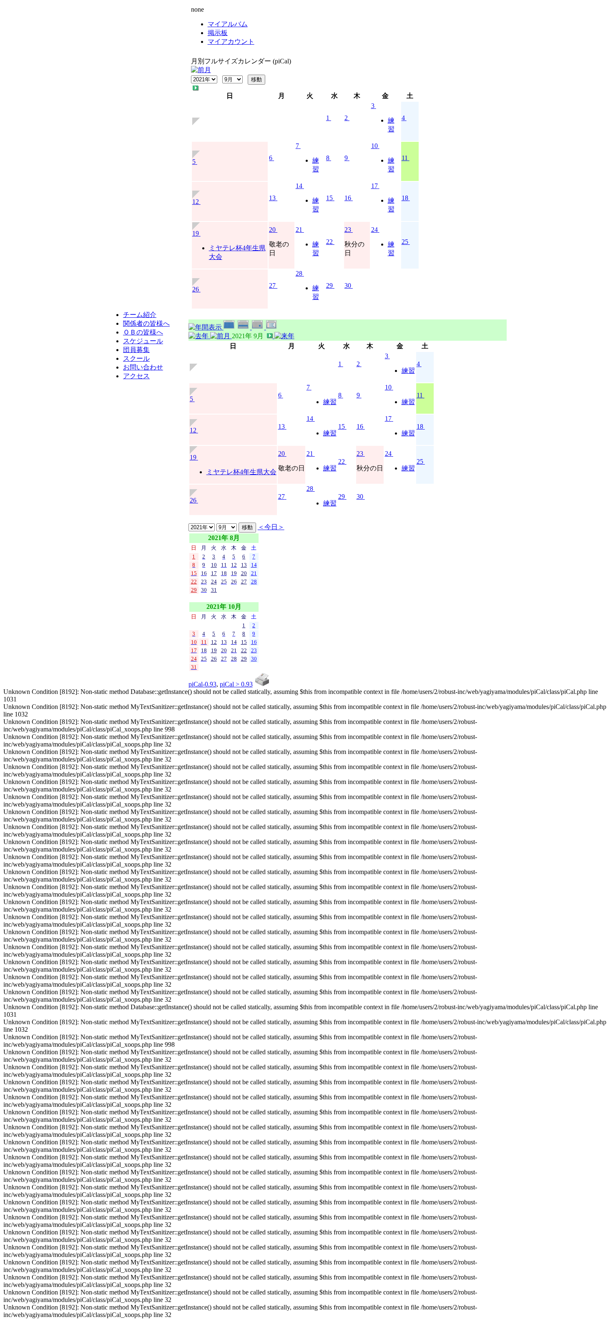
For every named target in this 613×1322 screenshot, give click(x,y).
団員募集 (136, 349)
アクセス (136, 376)
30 (347, 285)
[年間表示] (206, 327)
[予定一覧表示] (272, 327)
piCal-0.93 (202, 684)
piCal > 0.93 (236, 684)
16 (347, 197)
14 (299, 185)
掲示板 (218, 32)
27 (272, 285)
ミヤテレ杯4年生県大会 (241, 471)
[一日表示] (259, 327)
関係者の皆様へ (146, 323)
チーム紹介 (139, 314)
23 (347, 229)
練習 (408, 370)
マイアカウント (231, 41)
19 (195, 233)
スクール (136, 358)
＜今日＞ (271, 526)
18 (405, 197)
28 (299, 273)
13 (272, 197)
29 (329, 285)
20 (272, 229)
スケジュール (143, 340)
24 (374, 229)
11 (405, 157)
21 (299, 229)
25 (405, 241)
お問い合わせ (143, 367)
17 (374, 185)
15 (329, 197)
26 (195, 289)
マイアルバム (228, 24)
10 (374, 145)
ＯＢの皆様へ (143, 332)
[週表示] (245, 327)
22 (329, 241)
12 (195, 201)
